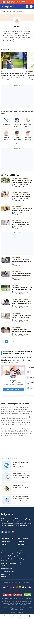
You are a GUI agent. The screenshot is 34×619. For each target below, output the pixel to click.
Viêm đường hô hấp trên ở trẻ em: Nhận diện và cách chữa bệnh (21, 275)
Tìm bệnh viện (5, 541)
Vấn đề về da (15, 285)
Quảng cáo (20, 562)
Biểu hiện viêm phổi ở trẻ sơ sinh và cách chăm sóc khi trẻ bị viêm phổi (21, 223)
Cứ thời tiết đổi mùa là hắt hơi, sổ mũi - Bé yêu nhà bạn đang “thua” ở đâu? (22, 303)
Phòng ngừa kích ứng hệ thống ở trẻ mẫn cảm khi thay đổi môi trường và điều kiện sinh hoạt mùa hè (22, 181)
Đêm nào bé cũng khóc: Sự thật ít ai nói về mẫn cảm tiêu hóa (21, 331)
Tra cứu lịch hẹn (22, 544)
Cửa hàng (4, 544)
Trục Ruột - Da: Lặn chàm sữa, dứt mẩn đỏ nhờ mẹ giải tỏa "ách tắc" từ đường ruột (22, 195)
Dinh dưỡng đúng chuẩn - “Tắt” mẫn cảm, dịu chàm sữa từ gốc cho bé (22, 289)
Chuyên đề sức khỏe (7, 538)
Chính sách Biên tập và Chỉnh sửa (7, 559)
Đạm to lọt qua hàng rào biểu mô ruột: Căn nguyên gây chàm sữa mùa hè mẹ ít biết (14, 74)
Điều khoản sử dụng (7, 553)
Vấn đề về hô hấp (16, 220)
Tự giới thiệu (20, 553)
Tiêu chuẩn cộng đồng (7, 571)
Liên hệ (19, 564)
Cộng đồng (21, 541)
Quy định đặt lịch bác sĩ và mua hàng (8, 575)
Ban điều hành (21, 556)
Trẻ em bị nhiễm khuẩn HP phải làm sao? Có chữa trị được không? (22, 209)
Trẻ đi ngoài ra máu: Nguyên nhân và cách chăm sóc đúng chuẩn (21, 261)
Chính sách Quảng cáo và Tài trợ (8, 564)
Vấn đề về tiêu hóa (16, 206)
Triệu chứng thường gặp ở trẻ (20, 178)
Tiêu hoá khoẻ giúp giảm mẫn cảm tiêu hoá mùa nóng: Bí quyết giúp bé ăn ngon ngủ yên (22, 317)
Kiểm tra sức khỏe (23, 538)
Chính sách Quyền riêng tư (8, 556)
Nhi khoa (19, 11)
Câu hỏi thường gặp (6, 568)
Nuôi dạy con (11, 11)
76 (27, 341)
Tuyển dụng (20, 559)
